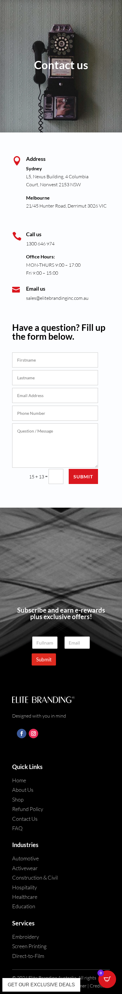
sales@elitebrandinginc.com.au (57, 298)
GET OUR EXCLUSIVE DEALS (41, 984)
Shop (18, 799)
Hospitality (24, 887)
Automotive (25, 858)
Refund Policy (27, 809)
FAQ (17, 828)
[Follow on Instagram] (33, 733)
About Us (22, 789)
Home (19, 780)
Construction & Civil (35, 877)
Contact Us (25, 818)
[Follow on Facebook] (21, 733)
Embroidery (25, 936)
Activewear (25, 868)
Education (23, 906)
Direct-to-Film (28, 956)
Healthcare (24, 896)
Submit (83, 476)
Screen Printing (29, 946)
